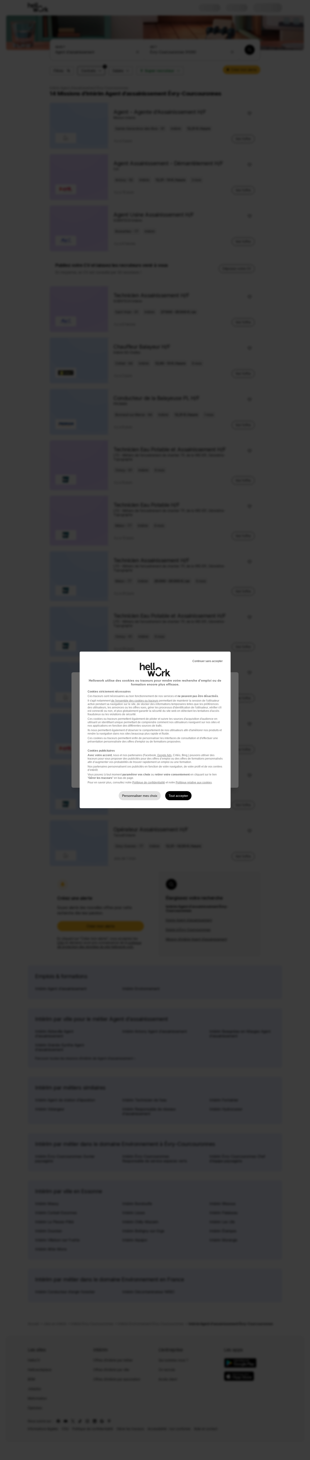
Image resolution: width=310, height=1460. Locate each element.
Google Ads (164, 755)
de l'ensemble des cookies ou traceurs (134, 700)
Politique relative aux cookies (194, 782)
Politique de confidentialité (148, 782)
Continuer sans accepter (207, 661)
